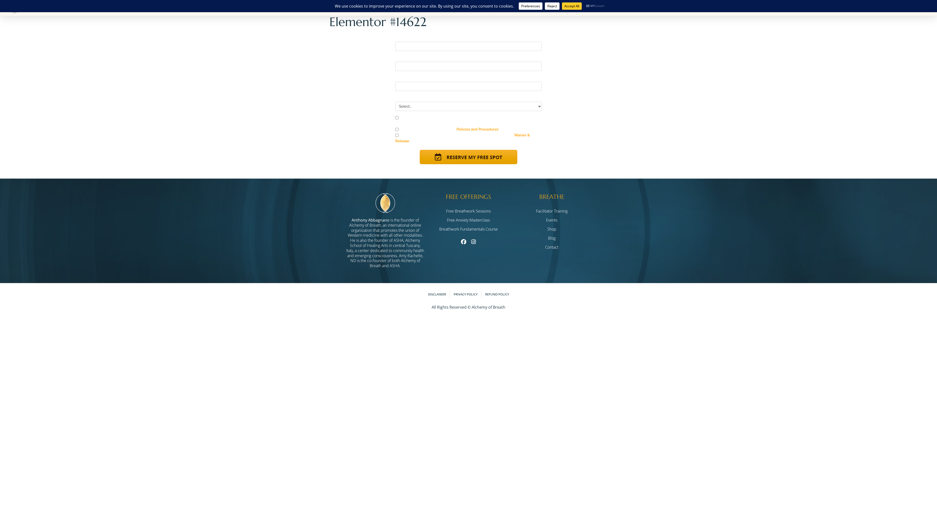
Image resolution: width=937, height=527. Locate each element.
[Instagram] (473, 241)
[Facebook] (463, 241)
